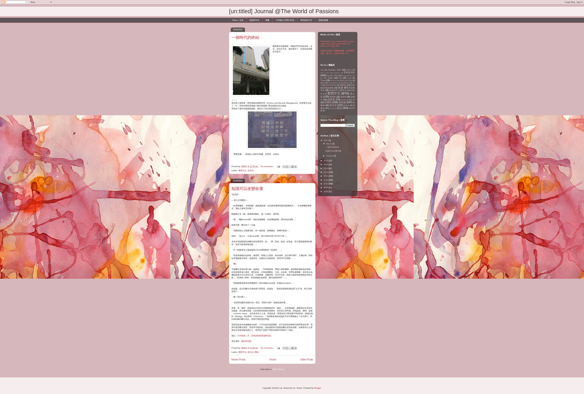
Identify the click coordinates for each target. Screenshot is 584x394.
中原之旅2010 (333, 83)
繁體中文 (242, 170)
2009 (326, 187)
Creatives (336, 73)
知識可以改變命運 (247, 188)
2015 (326, 164)
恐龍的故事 (323, 20)
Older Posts (306, 359)
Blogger (317, 388)
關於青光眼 (246, 341)
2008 (326, 191)
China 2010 (324, 73)
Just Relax (328, 78)
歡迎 (345, 90)
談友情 (343, 97)
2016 (326, 161)
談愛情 (328, 102)
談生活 (251, 170)
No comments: (267, 166)
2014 (326, 168)
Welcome (333, 80)
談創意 (333, 97)
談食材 (331, 108)
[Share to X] (289, 166)
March (329, 144)
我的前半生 (254, 20)
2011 (326, 180)
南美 (353, 85)
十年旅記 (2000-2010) (284, 20)
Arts (322, 70)
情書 (267, 20)
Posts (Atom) (278, 369)
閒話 (257, 352)
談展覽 (343, 100)
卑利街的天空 (306, 20)
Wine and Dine (346, 80)
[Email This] (283, 166)
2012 (326, 176)
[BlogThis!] (286, 166)
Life (340, 78)
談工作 (352, 100)
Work (322, 83)
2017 (326, 140)
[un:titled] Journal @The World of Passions (284, 11)
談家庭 (331, 99)
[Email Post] (278, 166)
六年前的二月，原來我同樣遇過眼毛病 (254, 336)
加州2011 (345, 83)
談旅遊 (342, 102)
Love (350, 78)
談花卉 (347, 105)
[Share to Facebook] (292, 166)
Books (349, 70)
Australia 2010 (334, 70)
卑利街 (343, 85)
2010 (326, 184)
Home (273, 359)
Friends (352, 75)
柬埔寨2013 (334, 90)
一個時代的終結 (245, 37)
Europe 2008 (332, 75)
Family (344, 75)
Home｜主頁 (237, 20)
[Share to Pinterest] (295, 166)
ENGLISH (349, 72)
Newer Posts (238, 359)
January (330, 156)
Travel (323, 80)
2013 (326, 172)
